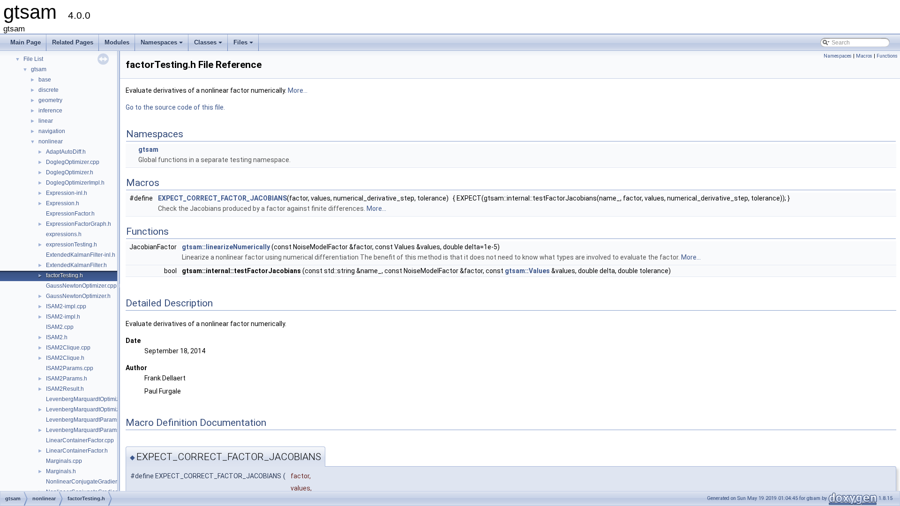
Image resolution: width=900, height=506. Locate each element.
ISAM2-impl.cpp (66, 306)
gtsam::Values (527, 271)
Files (244, 45)
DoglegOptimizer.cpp (72, 162)
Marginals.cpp (64, 461)
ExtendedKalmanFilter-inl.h (80, 255)
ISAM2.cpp (60, 327)
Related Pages (72, 42)
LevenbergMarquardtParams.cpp (88, 420)
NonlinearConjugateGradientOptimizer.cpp (100, 481)
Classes (209, 45)
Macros (864, 56)
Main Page (25, 42)
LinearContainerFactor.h (77, 450)
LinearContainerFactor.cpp (80, 440)
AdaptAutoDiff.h (66, 152)
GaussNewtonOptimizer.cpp (81, 286)
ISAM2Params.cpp (69, 368)
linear (45, 121)
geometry (50, 100)
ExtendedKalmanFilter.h (76, 265)
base (44, 79)
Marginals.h (61, 471)
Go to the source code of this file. (175, 107)
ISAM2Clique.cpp (68, 347)
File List (33, 59)
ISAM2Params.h (66, 378)
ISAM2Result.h (65, 389)
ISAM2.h (57, 337)
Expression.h (62, 203)
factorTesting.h (64, 275)
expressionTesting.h (71, 244)
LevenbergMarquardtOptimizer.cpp (90, 399)
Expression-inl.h (66, 193)
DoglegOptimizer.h (69, 172)
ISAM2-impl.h (63, 316)
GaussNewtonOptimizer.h (78, 296)
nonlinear (50, 141)
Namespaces (162, 45)
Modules (117, 42)
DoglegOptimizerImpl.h (75, 182)
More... (298, 90)
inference (50, 110)
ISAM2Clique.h (65, 358)
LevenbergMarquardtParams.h (85, 430)
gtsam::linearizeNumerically (226, 247)
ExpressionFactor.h (70, 213)
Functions (887, 56)
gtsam (38, 69)
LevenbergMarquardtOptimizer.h (87, 409)
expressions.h (64, 234)
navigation (51, 131)
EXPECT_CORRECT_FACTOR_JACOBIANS (222, 198)
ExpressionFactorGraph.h (78, 224)
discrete (48, 90)
